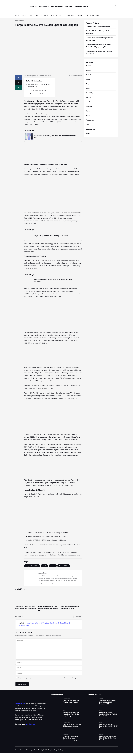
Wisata (80, 15)
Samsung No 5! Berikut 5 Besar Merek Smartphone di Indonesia (25, 607)
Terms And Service (81, 6)
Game (32, 15)
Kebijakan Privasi (57, 6)
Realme (53, 566)
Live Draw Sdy (30, 724)
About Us (33, 6)
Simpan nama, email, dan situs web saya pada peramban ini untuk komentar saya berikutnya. (47, 678)
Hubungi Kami (44, 6)
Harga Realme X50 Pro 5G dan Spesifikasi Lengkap (46, 25)
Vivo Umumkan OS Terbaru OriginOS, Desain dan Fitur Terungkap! (107, 738)
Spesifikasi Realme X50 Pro (38, 90)
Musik (88, 115)
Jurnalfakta (32, 76)
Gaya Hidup (71, 15)
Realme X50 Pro (63, 566)
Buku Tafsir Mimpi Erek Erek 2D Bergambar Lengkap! (72, 725)
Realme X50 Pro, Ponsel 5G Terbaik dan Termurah (39, 85)
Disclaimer (69, 6)
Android (39, 15)
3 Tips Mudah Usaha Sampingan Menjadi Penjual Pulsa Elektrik (108, 714)
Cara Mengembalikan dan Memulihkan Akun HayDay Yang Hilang (71, 714)
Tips (86, 15)
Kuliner (61, 15)
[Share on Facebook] (18, 77)
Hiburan (88, 97)
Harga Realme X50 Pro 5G (38, 94)
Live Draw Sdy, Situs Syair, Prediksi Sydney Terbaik (71, 701)
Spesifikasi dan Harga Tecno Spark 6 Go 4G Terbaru (70, 607)
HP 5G (44, 566)
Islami (88, 102)
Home (17, 15)
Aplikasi (54, 15)
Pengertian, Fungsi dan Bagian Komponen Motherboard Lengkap (70, 738)
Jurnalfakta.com (20, 704)
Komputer (89, 106)
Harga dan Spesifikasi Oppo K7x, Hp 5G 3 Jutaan (51, 236)
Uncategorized (90, 129)
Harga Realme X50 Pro (32, 566)
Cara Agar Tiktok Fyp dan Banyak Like (98, 26)
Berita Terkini (90, 75)
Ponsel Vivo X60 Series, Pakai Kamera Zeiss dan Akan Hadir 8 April (48, 608)
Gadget (24, 15)
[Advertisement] (53, 194)
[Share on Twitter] (18, 82)
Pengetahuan (95, 15)
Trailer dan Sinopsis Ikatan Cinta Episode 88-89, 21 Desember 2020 (107, 702)
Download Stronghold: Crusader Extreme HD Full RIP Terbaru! (108, 726)
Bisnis (46, 15)
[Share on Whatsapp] (18, 87)
